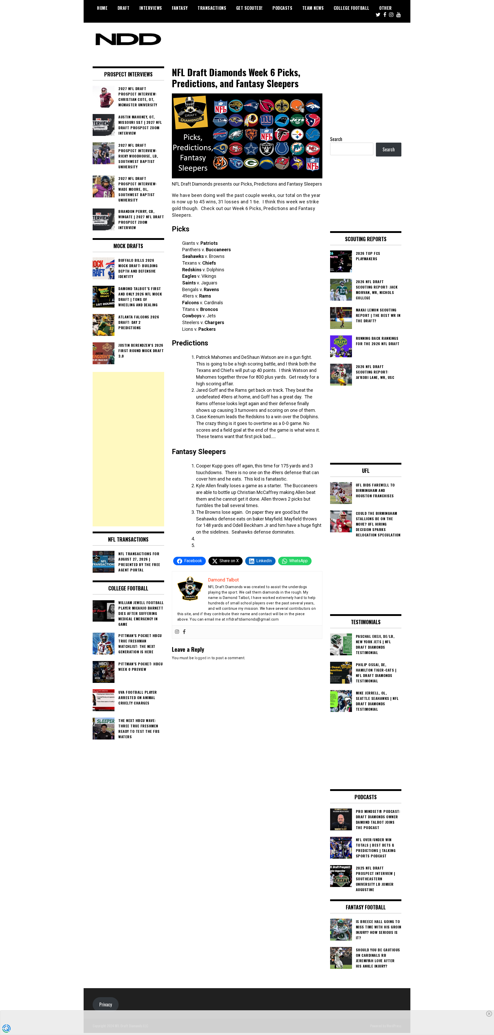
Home (102, 8)
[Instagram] (177, 632)
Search (336, 139)
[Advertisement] (128, 449)
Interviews (150, 8)
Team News (313, 8)
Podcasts (282, 8)
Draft (124, 8)
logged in (203, 658)
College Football (351, 8)
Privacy (105, 1004)
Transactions (212, 8)
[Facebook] (184, 632)
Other (385, 8)
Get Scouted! (249, 8)
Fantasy (180, 8)
